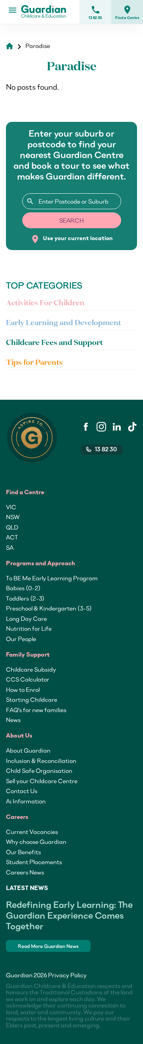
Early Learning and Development (63, 323)
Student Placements (34, 861)
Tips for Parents (34, 362)
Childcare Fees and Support (54, 343)
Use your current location (71, 239)
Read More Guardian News (48, 946)
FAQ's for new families (36, 709)
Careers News (25, 872)
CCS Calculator (27, 679)
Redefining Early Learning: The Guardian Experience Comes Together (69, 915)
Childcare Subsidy (31, 669)
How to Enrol (23, 689)
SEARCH (71, 220)
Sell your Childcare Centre (41, 780)
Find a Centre (127, 12)
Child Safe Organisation (39, 770)
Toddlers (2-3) (25, 598)
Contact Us (21, 790)
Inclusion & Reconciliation (41, 760)
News (13, 719)
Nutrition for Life (29, 628)
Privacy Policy (67, 975)
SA (10, 547)
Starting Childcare (31, 699)
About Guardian (28, 750)
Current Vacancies (32, 831)
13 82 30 (95, 12)
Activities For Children (45, 303)
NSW (12, 516)
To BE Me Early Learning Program (52, 578)
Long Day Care (26, 618)
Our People (21, 638)
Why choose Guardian (36, 841)
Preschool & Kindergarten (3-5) (49, 608)
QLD (12, 527)
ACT (12, 537)
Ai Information (26, 801)
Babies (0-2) (23, 587)
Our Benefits (23, 851)
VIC (11, 506)
